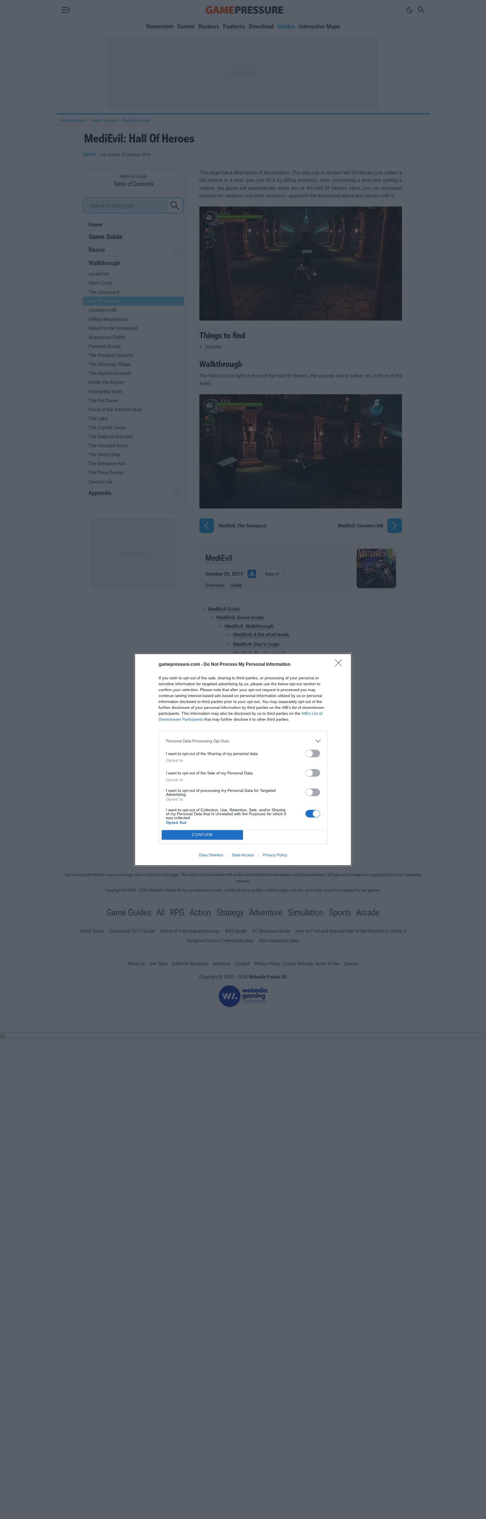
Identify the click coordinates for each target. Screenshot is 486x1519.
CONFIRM (202, 835)
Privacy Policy (275, 855)
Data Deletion (211, 855)
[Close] (340, 664)
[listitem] (243, 741)
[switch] (312, 753)
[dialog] (243, 760)
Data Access (243, 855)
